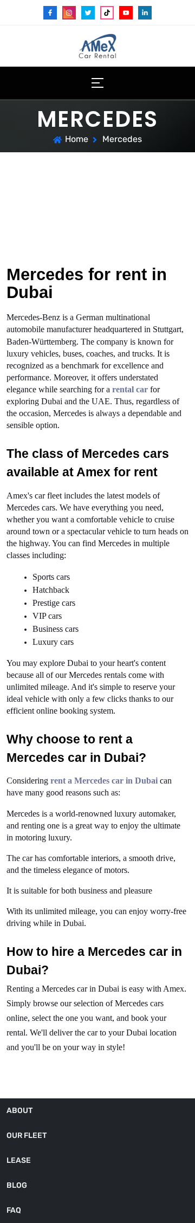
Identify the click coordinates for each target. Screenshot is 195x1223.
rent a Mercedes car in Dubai (104, 780)
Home (76, 139)
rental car (131, 389)
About (19, 1110)
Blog (16, 1185)
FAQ (13, 1210)
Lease (18, 1160)
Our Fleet (26, 1135)
